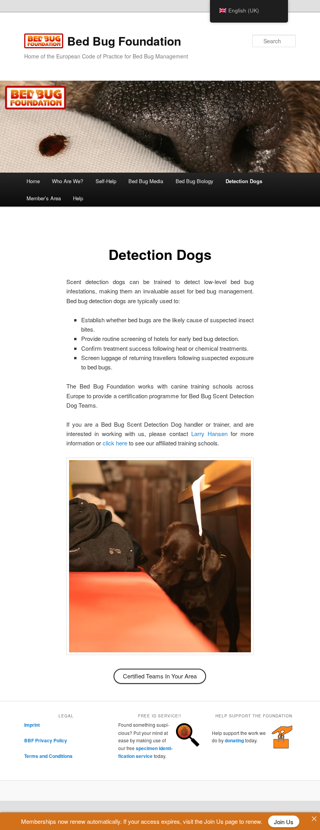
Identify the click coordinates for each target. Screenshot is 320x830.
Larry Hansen (209, 433)
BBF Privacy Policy (45, 740)
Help (78, 198)
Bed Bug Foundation (124, 40)
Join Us (283, 821)
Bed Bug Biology (194, 181)
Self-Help (106, 181)
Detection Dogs (244, 181)
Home (33, 181)
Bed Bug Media (145, 181)
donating (234, 740)
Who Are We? (67, 181)
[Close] (314, 818)
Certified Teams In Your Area (160, 676)
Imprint (32, 724)
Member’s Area (44, 198)
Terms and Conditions (48, 755)
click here (115, 443)
